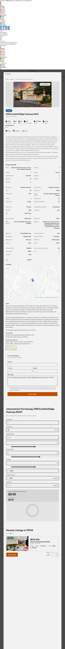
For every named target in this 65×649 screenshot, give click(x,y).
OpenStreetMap (45, 297)
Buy (1, 38)
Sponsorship (3, 32)
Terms (13, 390)
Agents (1, 36)
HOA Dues (9, 482)
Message (11, 374)
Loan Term (9, 426)
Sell (1, 39)
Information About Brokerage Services (8, 42)
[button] (32, 280)
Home (7, 79)
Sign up (1, 25)
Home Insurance (10, 474)
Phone (11, 368)
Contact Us (2, 41)
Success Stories (3, 35)
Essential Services (4, 33)
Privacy (17, 390)
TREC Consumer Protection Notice (8, 44)
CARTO (57, 297)
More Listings (12, 554)
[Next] (57, 555)
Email (36, 368)
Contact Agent (32, 394)
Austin (11, 79)
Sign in (4, 25)
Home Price (9, 419)
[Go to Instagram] (0, 3)
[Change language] (1, 5)
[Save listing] (26, 538)
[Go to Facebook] (0, 2)
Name (11, 361)
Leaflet (38, 297)
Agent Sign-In (3, 45)
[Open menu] (0, 69)
